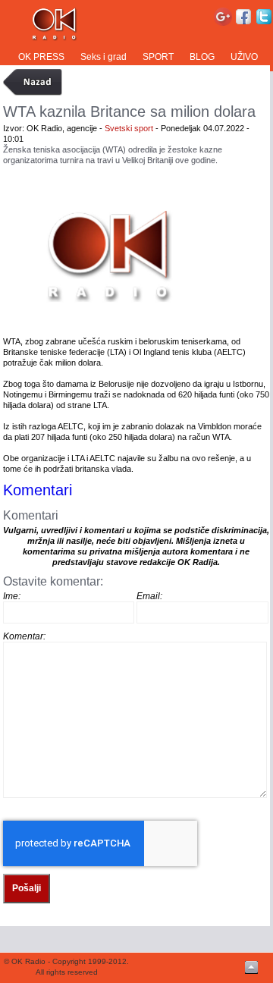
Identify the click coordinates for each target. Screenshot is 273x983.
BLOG (202, 57)
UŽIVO (244, 57)
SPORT (158, 57)
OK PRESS (41, 57)
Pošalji (26, 888)
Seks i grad (103, 57)
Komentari (37, 490)
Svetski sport (129, 128)
